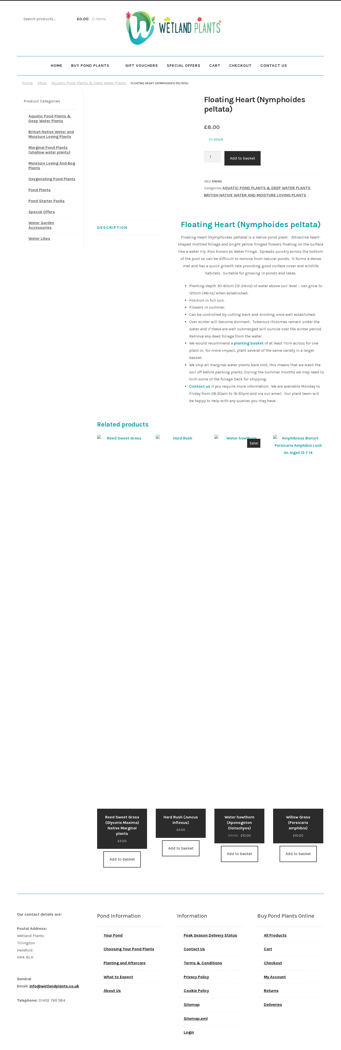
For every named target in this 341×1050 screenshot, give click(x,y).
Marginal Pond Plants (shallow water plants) (49, 150)
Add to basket (242, 158)
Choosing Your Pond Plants (129, 949)
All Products (275, 935)
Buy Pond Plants (90, 65)
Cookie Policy (196, 990)
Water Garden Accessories (41, 225)
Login (189, 1032)
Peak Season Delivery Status (210, 935)
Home (56, 65)
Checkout (240, 65)
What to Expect (118, 976)
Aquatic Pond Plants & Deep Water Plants (88, 83)
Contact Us (273, 65)
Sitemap (192, 1004)
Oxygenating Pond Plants (51, 178)
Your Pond (113, 935)
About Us (112, 990)
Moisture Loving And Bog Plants (51, 165)
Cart (214, 65)
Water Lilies (39, 238)
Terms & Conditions (203, 963)
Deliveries (273, 1004)
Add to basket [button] (122, 859)
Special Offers (183, 65)
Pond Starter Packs (46, 200)
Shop (42, 83)
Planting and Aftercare (125, 963)
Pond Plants (39, 189)
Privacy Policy (196, 976)
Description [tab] (112, 227)
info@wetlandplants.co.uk (54, 986)
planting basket (249, 343)
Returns (271, 990)
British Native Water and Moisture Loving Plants (255, 195)
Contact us (199, 386)
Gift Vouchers (141, 65)
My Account (275, 976)
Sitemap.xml (196, 1018)
